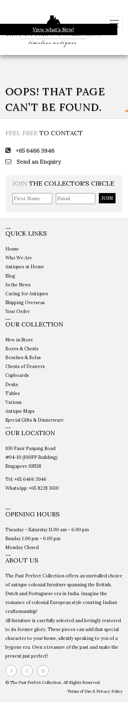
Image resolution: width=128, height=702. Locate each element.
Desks (11, 384)
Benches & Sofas (23, 357)
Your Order (17, 311)
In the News (18, 284)
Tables (12, 393)
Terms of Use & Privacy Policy (95, 691)
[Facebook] (12, 671)
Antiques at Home (24, 266)
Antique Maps (19, 411)
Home (12, 249)
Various (13, 402)
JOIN (107, 198)
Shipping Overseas (25, 302)
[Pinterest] (44, 671)
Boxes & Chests (21, 348)
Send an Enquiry (38, 161)
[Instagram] (28, 671)
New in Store (19, 339)
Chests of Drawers (25, 366)
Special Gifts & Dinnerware (34, 420)
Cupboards (17, 375)
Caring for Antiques (26, 293)
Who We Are (18, 257)
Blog (10, 276)
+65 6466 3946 (34, 150)
